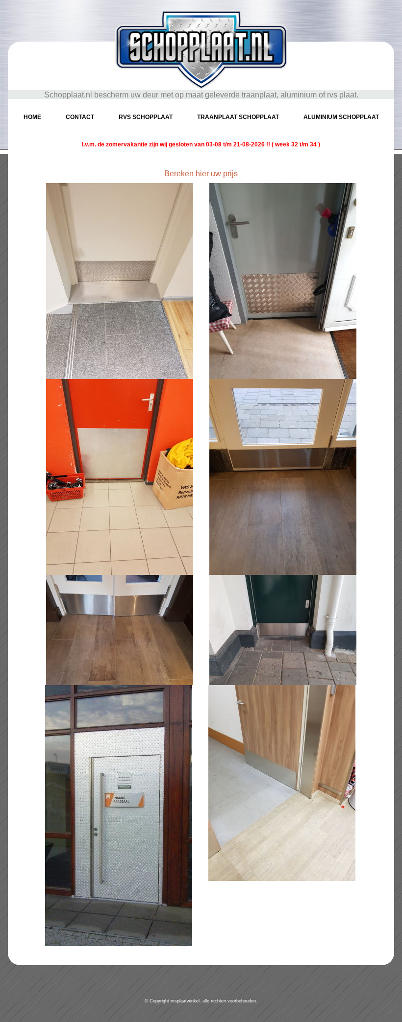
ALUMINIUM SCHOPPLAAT (341, 117)
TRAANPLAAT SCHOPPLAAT (238, 117)
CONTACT (80, 117)
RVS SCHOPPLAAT (146, 117)
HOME (32, 117)
